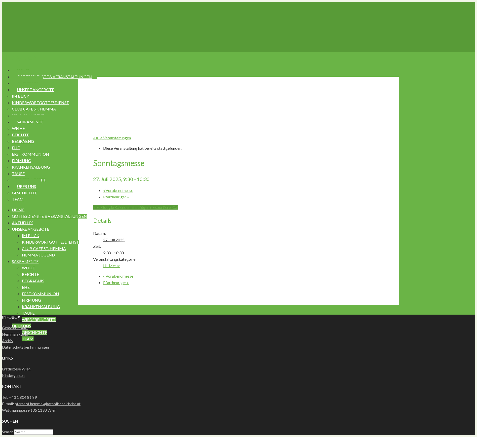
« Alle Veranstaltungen (112, 137)
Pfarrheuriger (116, 196)
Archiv (7, 340)
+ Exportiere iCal (163, 207)
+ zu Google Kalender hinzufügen (121, 207)
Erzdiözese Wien (16, 368)
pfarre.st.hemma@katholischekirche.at (47, 403)
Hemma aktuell (15, 334)
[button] (19, 57)
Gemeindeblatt (15, 327)
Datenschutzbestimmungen (25, 347)
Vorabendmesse (118, 190)
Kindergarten (13, 375)
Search (7, 431)
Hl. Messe (111, 265)
